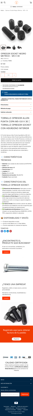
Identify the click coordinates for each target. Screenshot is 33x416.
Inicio (2, 10)
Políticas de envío (10, 408)
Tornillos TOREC (7, 60)
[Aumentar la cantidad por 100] (14, 75)
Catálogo (19, 409)
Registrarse (25, 394)
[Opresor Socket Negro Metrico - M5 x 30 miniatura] (3, 47)
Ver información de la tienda (8, 88)
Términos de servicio (21, 408)
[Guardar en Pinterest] (10, 231)
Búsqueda (13, 406)
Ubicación (25, 409)
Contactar (6, 252)
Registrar (16, 339)
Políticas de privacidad (10, 409)
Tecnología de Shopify (16, 413)
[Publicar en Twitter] (5, 231)
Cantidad (3, 71)
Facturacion (6, 406)
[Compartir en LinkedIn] (8, 231)
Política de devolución (22, 406)
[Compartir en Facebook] (2, 231)
